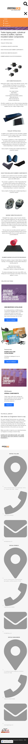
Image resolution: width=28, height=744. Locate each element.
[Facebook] (20, 447)
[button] (25, 4)
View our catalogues (11, 361)
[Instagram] (26, 447)
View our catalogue (10, 320)
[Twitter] (23, 447)
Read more (9, 404)
